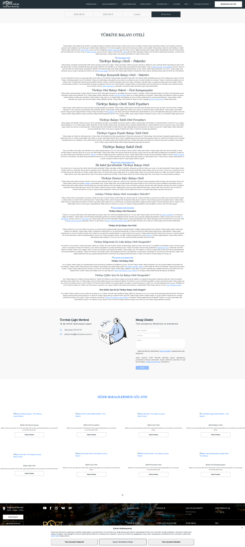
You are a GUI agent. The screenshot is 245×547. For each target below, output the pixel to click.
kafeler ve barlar (179, 154)
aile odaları (128, 266)
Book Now (166, 14)
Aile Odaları (131, 512)
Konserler (159, 512)
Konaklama (91, 4)
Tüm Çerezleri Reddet (171, 542)
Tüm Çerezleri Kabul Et (74, 542)
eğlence (93, 154)
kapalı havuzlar (91, 52)
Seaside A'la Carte (163, 248)
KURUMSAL (191, 523)
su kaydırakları (167, 67)
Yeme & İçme (145, 4)
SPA (186, 4)
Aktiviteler (160, 514)
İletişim (176, 4)
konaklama (111, 112)
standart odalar (138, 266)
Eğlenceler (162, 4)
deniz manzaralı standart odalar (116, 221)
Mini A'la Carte (191, 512)
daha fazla (55, 536)
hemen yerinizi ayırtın (156, 99)
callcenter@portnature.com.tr (78, 334)
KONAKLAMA (133, 508)
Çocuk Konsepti (109, 4)
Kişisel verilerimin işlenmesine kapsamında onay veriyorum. (160, 352)
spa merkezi (85, 219)
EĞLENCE (160, 508)
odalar (125, 52)
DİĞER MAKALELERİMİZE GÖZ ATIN (122, 397)
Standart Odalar (132, 516)
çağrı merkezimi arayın (173, 285)
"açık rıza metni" (165, 351)
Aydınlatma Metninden (153, 362)
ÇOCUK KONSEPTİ (194, 508)
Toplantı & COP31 (201, 4)
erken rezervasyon (108, 86)
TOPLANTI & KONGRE (166, 523)
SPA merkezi (84, 50)
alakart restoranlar (114, 50)
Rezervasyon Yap (228, 4)
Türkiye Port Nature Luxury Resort (125, 270)
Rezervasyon (13, 517)
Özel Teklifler (219, 512)
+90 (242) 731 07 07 (73, 330)
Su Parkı (189, 514)
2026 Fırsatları (129, 4)
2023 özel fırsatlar (120, 95)
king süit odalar (103, 71)
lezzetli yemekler (167, 215)
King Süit (130, 514)
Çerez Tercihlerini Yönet (123, 542)
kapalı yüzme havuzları (74, 221)
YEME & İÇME (133, 523)
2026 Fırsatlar (222, 508)
